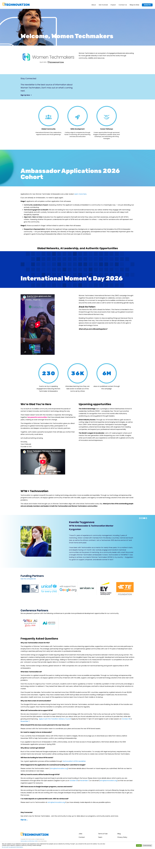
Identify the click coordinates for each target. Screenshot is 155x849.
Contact (82, 837)
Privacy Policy (122, 837)
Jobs (80, 834)
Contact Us (123, 5)
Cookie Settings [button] (147, 845)
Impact (113, 5)
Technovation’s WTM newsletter (74, 761)
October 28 (126, 719)
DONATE (147, 5)
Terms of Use (102, 834)
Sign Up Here (25, 95)
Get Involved (103, 5)
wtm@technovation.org (59, 768)
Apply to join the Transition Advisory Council (55, 719)
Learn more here (80, 194)
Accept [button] (139, 845)
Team (100, 837)
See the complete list (28, 579)
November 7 (25, 721)
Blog (119, 834)
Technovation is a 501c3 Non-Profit (29, 841)
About (93, 5)
